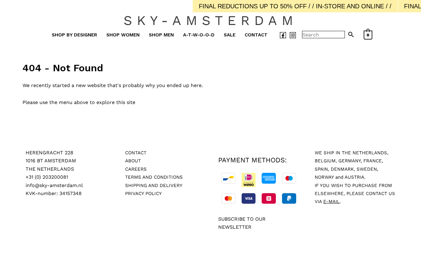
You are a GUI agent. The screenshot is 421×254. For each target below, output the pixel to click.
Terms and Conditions (154, 177)
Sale (229, 35)
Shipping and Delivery (153, 185)
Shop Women (123, 35)
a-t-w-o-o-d (199, 35)
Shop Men (161, 35)
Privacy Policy (143, 193)
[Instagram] (293, 35)
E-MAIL (331, 201)
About (133, 161)
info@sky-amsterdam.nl (54, 185)
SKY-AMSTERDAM (211, 20)
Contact (256, 35)
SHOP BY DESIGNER (74, 35)
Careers (136, 169)
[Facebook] (283, 35)
